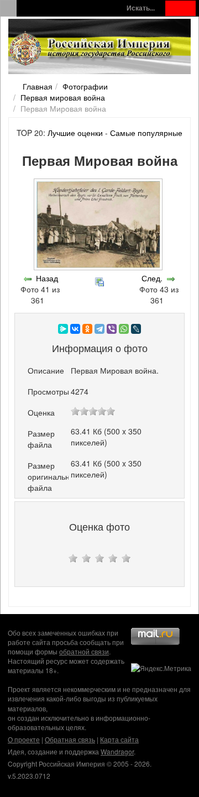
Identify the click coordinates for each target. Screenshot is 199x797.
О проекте (24, 739)
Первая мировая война (62, 97)
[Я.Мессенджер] (63, 329)
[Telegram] (99, 329)
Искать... (141, 8)
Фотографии (85, 86)
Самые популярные (146, 132)
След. (152, 278)
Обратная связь (70, 739)
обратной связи (84, 651)
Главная (38, 86)
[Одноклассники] (87, 329)
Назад (47, 278)
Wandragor (117, 751)
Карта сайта (119, 739)
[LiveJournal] (136, 329)
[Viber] (112, 329)
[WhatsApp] (124, 329)
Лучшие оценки (75, 132)
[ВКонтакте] (75, 329)
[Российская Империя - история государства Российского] (91, 48)
